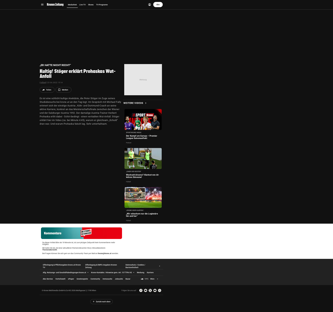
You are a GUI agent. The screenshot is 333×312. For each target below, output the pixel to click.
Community (95, 279)
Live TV (82, 5)
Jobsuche (119, 279)
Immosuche (107, 279)
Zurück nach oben (101, 301)
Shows (91, 5)
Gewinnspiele (82, 279)
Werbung (140, 272)
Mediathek (72, 5)
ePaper (71, 279)
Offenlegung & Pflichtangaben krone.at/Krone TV (62, 266)
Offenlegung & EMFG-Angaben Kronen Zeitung (101, 266)
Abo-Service (48, 279)
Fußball (43, 82)
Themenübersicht (49, 250)
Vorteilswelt (60, 279)
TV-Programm (102, 5)
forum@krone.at (104, 253)
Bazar (128, 279)
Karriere (150, 272)
